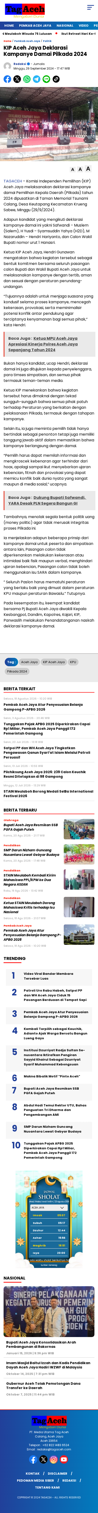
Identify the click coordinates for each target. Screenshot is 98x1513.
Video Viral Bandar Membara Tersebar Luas (48, 976)
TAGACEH (13, 181)
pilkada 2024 (17, 671)
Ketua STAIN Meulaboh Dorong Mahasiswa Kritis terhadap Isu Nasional (29, 908)
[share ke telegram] (37, 82)
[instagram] (54, 1462)
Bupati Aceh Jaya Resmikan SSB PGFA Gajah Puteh (31, 827)
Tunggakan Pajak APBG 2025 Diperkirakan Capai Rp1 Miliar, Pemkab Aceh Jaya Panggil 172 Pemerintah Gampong (50, 1150)
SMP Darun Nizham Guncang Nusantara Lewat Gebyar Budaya (31, 852)
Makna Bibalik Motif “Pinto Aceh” (52, 1076)
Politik (47, 41)
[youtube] (64, 1462)
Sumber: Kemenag (49, 1265)
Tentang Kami (47, 1487)
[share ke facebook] (8, 82)
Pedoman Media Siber (35, 1480)
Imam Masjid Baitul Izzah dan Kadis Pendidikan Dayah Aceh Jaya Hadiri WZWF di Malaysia (48, 1365)
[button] (73, 169)
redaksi (20, 64)
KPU (73, 662)
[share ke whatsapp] (28, 82)
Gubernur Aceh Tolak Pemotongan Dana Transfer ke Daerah (43, 1385)
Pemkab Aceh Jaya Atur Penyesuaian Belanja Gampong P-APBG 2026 (32, 935)
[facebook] (33, 1462)
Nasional (65, 25)
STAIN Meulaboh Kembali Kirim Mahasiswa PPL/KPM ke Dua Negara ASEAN (30, 880)
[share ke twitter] (18, 82)
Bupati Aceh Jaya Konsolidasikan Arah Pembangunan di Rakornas (41, 1344)
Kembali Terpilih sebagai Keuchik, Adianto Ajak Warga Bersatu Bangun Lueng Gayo (55, 1033)
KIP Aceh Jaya (54, 662)
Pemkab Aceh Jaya (35, 25)
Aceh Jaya (29, 662)
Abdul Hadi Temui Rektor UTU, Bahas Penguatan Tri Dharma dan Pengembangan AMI (55, 1110)
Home (9, 25)
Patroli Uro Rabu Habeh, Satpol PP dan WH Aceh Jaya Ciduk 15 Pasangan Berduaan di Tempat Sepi (55, 995)
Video (83, 25)
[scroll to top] (91, 1485)
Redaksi (69, 1480)
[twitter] (44, 1462)
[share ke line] (47, 82)
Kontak (32, 1473)
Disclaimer (57, 1473)
